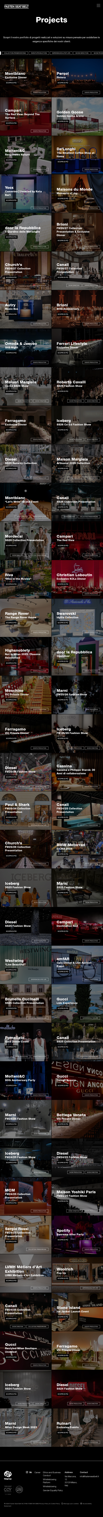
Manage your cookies (71, 1504)
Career (37, 1472)
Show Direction (81, 53)
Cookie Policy (55, 1504)
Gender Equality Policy (53, 1490)
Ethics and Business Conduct (52, 1474)
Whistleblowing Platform (49, 1481)
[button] (25, 78)
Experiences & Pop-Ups (61, 53)
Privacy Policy (44, 1504)
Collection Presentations (15, 53)
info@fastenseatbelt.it (89, 1476)
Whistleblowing (49, 1486)
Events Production (39, 53)
